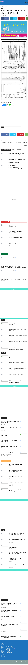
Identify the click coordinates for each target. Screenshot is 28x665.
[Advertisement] (14, 116)
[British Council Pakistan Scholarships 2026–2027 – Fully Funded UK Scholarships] (23, 605)
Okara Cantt (18, 127)
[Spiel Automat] (4, 226)
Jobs (6, 6)
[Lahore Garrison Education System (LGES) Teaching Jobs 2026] (7, 261)
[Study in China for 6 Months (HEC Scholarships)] (23, 618)
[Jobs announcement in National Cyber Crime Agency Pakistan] (4, 155)
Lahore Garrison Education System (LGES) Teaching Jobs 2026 (7, 268)
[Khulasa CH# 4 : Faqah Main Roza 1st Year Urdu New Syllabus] (4, 337)
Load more (14, 250)
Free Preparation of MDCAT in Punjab (9, 629)
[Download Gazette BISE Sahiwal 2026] (4, 364)
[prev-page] (2, 172)
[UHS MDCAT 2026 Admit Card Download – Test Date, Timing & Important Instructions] (23, 612)
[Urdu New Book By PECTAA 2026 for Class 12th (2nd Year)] (23, 423)
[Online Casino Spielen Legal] (21, 274)
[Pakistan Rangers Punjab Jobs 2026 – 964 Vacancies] (4, 324)
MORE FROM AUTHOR (16, 149)
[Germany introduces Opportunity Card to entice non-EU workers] (4, 566)
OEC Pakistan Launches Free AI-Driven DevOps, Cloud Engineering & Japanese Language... (9, 624)
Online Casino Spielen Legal (20, 279)
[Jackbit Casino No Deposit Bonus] (4, 239)
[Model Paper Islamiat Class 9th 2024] (4, 466)
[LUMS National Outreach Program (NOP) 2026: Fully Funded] (23, 638)
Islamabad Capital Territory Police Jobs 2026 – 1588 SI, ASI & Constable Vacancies (16, 161)
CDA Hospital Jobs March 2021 (6, 143)
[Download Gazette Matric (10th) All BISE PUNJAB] (4, 376)
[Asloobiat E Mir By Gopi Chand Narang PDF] (23, 448)
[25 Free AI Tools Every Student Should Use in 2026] (4, 541)
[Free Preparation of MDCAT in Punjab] (23, 631)
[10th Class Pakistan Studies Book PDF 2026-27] (23, 429)
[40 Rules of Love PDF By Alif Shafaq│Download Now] (23, 454)
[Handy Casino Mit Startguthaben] (4, 233)
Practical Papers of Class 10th (15, 476)
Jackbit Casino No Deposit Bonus (16, 237)
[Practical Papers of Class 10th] (4, 478)
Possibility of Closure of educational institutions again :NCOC (20, 144)
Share (12, 105)
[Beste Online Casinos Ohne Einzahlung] (7, 274)
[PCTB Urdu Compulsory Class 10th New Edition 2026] (23, 435)
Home (2, 6)
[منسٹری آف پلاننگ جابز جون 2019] (2, 245)
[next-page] (4, 172)
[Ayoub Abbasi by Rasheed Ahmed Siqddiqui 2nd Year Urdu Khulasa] (4, 349)
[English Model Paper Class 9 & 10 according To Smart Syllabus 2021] (4, 484)
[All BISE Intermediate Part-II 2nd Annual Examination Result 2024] (4, 382)
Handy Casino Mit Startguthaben (15, 231)
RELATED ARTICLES (6, 149)
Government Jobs (8, 127)
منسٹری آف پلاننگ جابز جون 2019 (15, 243)
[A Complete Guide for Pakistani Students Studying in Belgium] (4, 547)
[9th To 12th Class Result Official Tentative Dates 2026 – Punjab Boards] (4, 370)
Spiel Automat (12, 225)
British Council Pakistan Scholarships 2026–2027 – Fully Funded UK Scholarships (9, 605)
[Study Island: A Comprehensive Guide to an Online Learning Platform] (4, 554)
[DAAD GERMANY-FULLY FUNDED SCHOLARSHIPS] (4, 560)
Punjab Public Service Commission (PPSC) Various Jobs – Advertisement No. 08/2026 (17, 167)
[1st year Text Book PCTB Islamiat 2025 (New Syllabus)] (23, 442)
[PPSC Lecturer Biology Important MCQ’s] (4, 490)
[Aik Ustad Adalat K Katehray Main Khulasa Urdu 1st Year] (4, 331)
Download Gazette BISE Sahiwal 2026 (16, 362)
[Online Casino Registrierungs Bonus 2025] (21, 261)
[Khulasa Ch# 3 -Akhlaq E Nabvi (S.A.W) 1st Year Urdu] (4, 343)
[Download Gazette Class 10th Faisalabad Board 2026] (4, 357)
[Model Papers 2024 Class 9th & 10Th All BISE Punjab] (4, 472)
